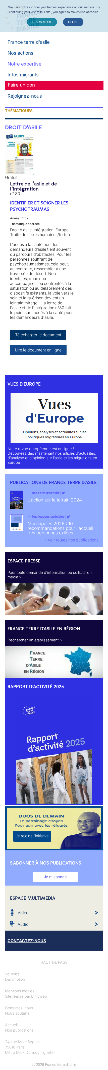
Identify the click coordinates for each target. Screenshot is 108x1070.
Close (73, 22)
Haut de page (54, 962)
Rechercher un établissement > (35, 640)
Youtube (12, 974)
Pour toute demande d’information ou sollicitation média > (50, 574)
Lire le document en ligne (38, 349)
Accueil (11, 1024)
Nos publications (19, 1030)
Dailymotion (15, 979)
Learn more (42, 22)
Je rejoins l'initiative (32, 835)
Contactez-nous (19, 1007)
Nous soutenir (17, 1013)
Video (23, 912)
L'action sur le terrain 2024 (55, 499)
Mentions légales (19, 991)
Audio (23, 924)
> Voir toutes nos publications (71, 539)
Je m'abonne (55, 876)
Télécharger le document (38, 334)
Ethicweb (39, 996)
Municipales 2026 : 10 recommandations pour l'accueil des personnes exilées (60, 528)
